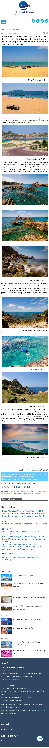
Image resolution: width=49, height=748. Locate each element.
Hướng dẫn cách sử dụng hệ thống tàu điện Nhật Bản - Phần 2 (24, 525)
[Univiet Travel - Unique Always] (24, 8)
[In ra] (47, 33)
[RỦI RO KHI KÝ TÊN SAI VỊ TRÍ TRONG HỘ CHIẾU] (6, 599)
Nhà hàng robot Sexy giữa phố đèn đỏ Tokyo (18, 536)
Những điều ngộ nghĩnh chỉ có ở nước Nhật (18, 511)
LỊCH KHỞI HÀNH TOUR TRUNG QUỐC (25, 575)
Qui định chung (6, 741)
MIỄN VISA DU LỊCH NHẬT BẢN (13, 549)
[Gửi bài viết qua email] (44, 33)
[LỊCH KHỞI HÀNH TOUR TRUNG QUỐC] (6, 577)
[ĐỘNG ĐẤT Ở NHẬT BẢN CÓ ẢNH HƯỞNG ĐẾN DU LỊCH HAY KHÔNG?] (6, 608)
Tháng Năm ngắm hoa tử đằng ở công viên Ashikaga (21, 531)
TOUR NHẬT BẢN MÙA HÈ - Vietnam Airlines (27, 619)
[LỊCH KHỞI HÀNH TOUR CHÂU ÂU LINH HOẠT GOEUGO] (6, 586)
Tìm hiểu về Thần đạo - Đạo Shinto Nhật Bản (18, 513)
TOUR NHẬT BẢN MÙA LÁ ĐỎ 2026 (24, 628)
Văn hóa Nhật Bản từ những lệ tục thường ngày (19, 547)
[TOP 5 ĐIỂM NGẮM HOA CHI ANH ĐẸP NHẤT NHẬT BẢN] (6, 653)
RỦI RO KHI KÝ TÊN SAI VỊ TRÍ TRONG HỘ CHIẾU (29, 597)
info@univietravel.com (13, 679)
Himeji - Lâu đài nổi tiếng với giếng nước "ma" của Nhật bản (23, 539)
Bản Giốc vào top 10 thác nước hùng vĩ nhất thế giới (21, 557)
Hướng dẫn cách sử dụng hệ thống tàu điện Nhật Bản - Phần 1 (24, 517)
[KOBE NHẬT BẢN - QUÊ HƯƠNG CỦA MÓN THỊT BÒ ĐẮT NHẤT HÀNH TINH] (6, 644)
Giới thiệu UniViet (7, 729)
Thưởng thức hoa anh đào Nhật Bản (15, 544)
